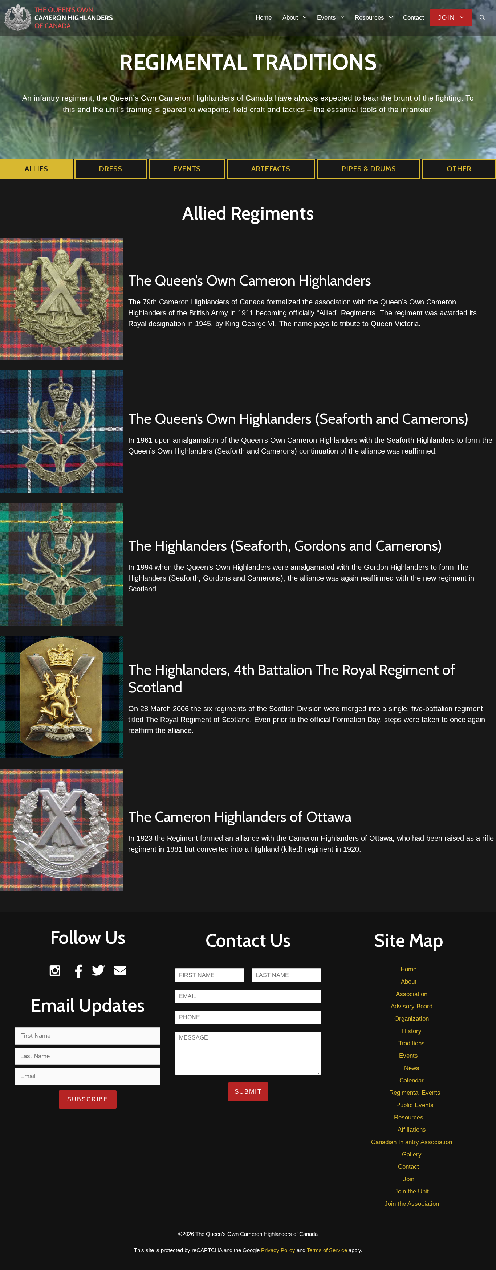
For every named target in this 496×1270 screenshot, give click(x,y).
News (411, 1068)
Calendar (411, 1080)
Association (411, 994)
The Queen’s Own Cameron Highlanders (249, 280)
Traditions (411, 1043)
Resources (369, 17)
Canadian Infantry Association (411, 1142)
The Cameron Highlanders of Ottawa (239, 817)
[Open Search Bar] (482, 18)
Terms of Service (327, 1250)
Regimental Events (414, 1092)
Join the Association (412, 1203)
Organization (411, 1018)
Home (264, 17)
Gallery (412, 1154)
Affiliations (412, 1129)
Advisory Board (411, 1006)
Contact (413, 17)
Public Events (415, 1105)
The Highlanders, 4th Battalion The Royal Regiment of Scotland (291, 678)
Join (446, 17)
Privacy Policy (278, 1250)
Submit (248, 1091)
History (412, 1031)
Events (326, 17)
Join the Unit (412, 1191)
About (290, 17)
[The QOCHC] (58, 17)
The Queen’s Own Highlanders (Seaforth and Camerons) (298, 418)
